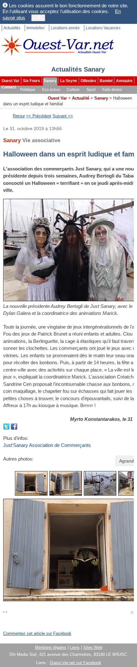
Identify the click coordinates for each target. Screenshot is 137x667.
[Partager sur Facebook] (14, 426)
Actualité (80, 98)
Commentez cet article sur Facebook (37, 633)
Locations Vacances (103, 28)
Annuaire (124, 81)
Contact (9, 87)
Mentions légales (50, 647)
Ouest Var (10, 81)
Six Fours (31, 81)
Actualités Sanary (78, 69)
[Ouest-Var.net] (57, 45)
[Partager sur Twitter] (7, 426)
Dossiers (36, 96)
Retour (19, 116)
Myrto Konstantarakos (95, 419)
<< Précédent (38, 116)
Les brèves (12, 96)
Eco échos (51, 89)
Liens (75, 647)
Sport (91, 89)
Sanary (50, 81)
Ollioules (88, 81)
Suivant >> (63, 116)
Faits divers (112, 89)
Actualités (12, 28)
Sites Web (92, 647)
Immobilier (35, 28)
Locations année (65, 28)
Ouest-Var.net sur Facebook (75, 662)
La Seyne (68, 81)
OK (38, 17)
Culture (73, 89)
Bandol (106, 81)
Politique (27, 89)
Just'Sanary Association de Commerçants (47, 445)
